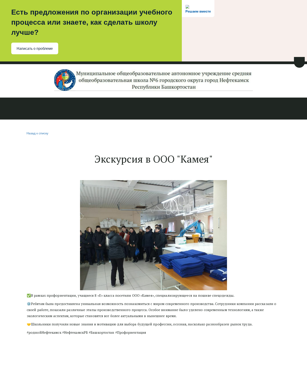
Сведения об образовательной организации (54, 109)
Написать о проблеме (35, 48)
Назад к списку (37, 133)
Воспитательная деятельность (181, 109)
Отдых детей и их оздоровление (247, 109)
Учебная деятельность (123, 109)
